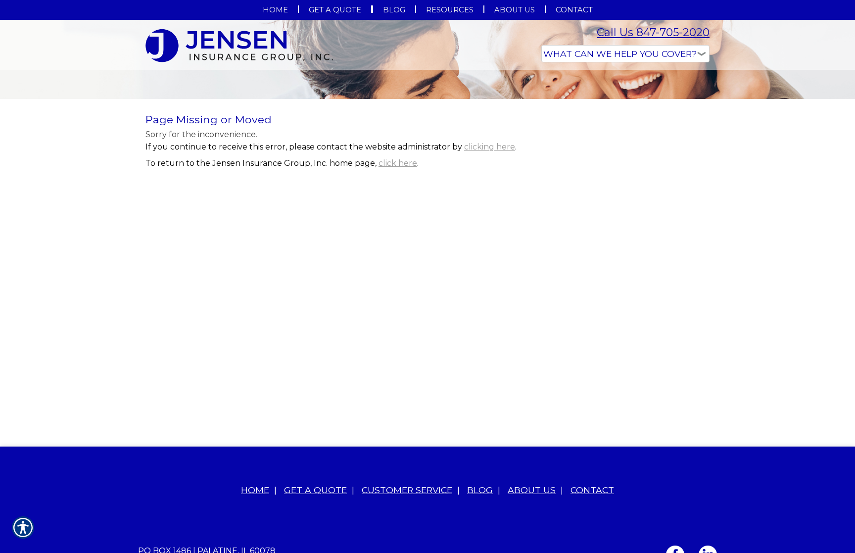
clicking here (489, 246)
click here (398, 262)
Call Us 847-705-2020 (653, 32)
